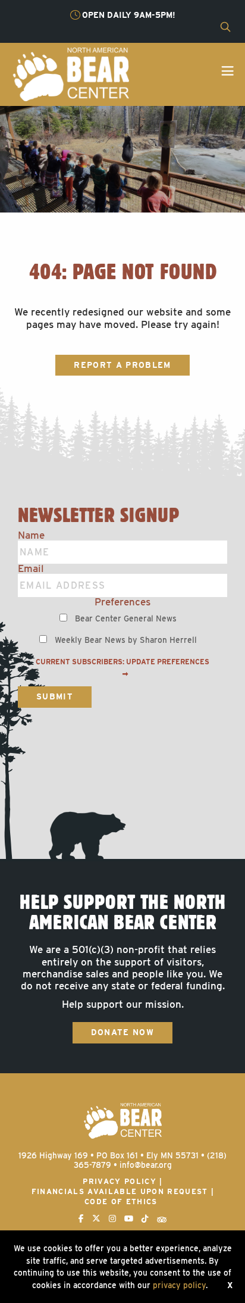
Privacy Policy (119, 1181)
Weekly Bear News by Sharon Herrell (126, 640)
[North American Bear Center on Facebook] (81, 1218)
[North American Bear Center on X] (96, 1218)
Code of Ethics (121, 1201)
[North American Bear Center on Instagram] (112, 1218)
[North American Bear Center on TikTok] (145, 1218)
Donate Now (122, 1032)
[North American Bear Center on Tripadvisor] (162, 1218)
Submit (54, 696)
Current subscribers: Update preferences (122, 662)
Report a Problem (122, 365)
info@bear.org (146, 1165)
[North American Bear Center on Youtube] (128, 1218)
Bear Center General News (126, 618)
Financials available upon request (120, 1191)
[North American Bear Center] (70, 73)
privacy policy (179, 1285)
